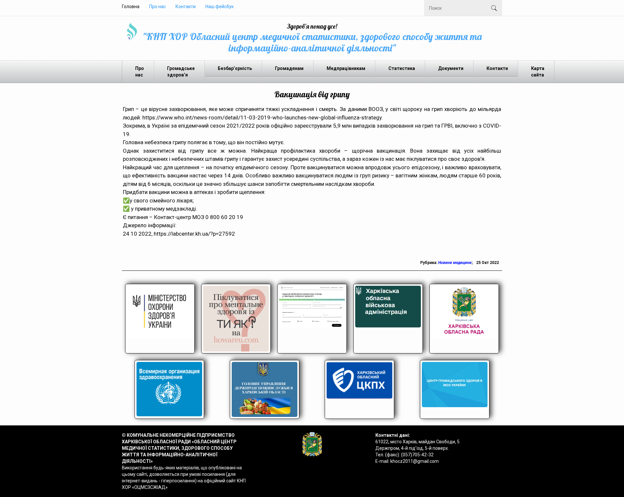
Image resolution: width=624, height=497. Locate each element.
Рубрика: (429, 262)
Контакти (186, 6)
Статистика (401, 68)
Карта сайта (537, 71)
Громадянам (289, 68)
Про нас (157, 6)
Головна (130, 6)
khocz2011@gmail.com (414, 461)
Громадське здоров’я (181, 71)
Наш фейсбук (219, 6)
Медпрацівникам (346, 68)
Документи (450, 68)
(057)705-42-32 (417, 454)
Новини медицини (455, 262)
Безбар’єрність (235, 68)
